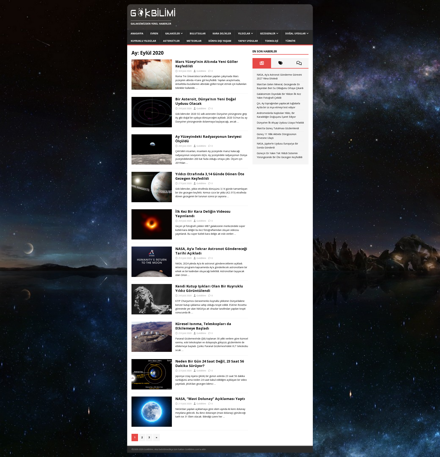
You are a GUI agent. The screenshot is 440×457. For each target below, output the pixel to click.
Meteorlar (194, 40)
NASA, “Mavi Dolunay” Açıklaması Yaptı (210, 398)
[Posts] (261, 63)
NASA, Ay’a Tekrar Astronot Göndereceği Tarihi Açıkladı (211, 250)
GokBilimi (201, 71)
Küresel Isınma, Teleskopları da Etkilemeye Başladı (203, 326)
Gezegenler (267, 33)
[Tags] (280, 63)
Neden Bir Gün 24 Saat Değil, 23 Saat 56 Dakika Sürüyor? (209, 363)
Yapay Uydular (248, 40)
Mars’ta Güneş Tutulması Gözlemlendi (278, 128)
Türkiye (290, 40)
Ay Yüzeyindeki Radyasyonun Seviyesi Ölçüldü (208, 138)
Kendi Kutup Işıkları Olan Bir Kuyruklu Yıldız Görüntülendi (209, 288)
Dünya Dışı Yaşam (219, 40)
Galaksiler (172, 33)
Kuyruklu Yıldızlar (143, 40)
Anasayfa (137, 33)
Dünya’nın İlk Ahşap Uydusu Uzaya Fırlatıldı (280, 122)
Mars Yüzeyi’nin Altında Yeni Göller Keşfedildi (206, 63)
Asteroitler (171, 40)
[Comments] (299, 63)
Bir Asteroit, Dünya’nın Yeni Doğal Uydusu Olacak (205, 101)
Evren (154, 33)
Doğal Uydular (295, 33)
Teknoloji (271, 40)
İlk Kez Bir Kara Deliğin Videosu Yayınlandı (202, 213)
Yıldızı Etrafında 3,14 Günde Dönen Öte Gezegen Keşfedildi (209, 176)
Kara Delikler (222, 33)
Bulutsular (198, 33)
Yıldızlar (244, 33)
